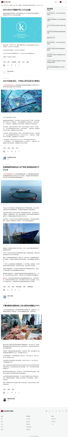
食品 (9, 389)
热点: (2, 5)
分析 (2, 424)
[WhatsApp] (8, 65)
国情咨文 (20, 5)
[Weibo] (56, 411)
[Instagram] (4, 65)
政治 (2, 421)
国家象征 (28, 424)
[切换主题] (61, 2)
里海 (13, 286)
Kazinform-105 (39, 5)
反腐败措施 (28, 426)
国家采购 (28, 429)
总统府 (10, 5)
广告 (53, 424)
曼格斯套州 (30, 286)
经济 (19, 62)
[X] (19, 65)
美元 (5, 62)
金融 (28, 62)
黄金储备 (14, 62)
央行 (23, 62)
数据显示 (5, 278)
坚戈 (13, 148)
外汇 (17, 148)
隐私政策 (28, 421)
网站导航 (54, 419)
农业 (9, 286)
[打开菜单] (66, 2)
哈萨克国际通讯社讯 (9, 85)
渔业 (5, 286)
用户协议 (28, 419)
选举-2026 (6, 5)
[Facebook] (15, 65)
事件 (16, 5)
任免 (14, 5)
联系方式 (54, 421)
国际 (2, 429)
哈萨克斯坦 (18, 286)
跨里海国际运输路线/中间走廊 (29, 5)
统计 (9, 62)
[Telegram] (12, 65)
